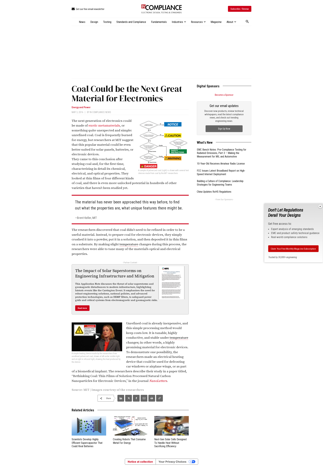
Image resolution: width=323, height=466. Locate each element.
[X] (128, 398)
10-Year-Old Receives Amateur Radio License (221, 163)
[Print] (151, 398)
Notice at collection (140, 461)
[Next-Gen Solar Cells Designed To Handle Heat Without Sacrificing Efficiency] (171, 425)
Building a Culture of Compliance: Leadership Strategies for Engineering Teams (220, 183)
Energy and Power (81, 107)
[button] (247, 22)
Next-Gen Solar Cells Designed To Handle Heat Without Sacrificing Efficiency (170, 443)
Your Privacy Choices (172, 461)
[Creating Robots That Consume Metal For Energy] (130, 425)
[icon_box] (88, 9)
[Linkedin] (120, 398)
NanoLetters (158, 381)
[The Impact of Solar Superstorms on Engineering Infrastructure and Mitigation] (171, 282)
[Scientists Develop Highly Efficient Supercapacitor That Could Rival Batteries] (89, 425)
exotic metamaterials (104, 126)
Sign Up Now (224, 128)
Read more (82, 308)
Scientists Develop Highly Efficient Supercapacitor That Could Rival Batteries (87, 443)
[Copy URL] (159, 398)
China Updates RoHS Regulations (214, 191)
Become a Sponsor (224, 94)
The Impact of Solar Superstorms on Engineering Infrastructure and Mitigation (114, 273)
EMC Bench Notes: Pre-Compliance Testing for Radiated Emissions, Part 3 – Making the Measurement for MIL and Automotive (221, 153)
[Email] (144, 398)
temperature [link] (128, 244)
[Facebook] (136, 398)
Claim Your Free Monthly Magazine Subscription (293, 248)
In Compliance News (100, 112)
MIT (86, 390)
